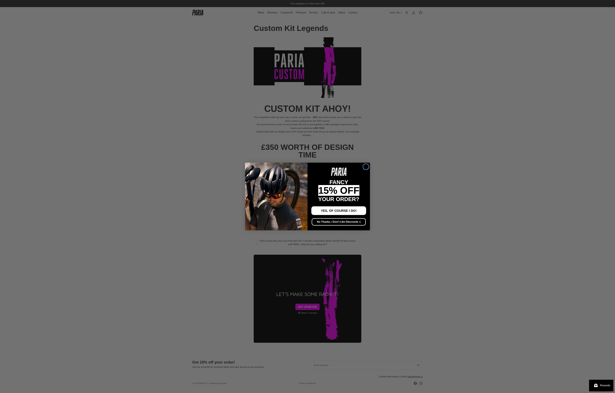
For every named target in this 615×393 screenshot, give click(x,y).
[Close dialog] (366, 167)
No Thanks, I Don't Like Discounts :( (339, 221)
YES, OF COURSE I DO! (339, 210)
